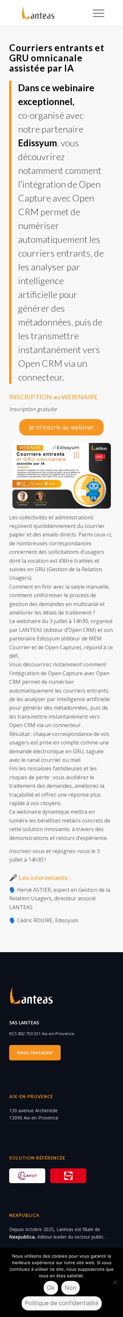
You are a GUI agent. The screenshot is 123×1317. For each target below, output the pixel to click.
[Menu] (95, 13)
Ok (51, 1287)
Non (70, 1287)
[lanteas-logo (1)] (53, 13)
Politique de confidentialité (61, 1303)
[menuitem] (95, 13)
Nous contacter (35, 1052)
